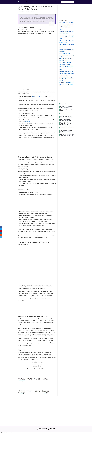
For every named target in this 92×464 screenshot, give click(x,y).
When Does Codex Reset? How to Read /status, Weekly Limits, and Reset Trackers (66, 49)
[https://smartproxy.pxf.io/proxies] (46, 447)
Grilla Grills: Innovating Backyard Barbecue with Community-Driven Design (66, 84)
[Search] (73, 2)
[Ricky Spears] (22, 2)
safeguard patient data (46, 318)
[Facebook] (1, 227)
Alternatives (46, 1)
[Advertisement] (37, 43)
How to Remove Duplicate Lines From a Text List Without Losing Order (66, 68)
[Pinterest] (1, 231)
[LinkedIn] (1, 233)
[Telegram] (1, 237)
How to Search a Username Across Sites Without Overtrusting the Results (66, 55)
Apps (33, 1)
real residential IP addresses (37, 96)
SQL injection (27, 121)
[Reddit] (1, 235)
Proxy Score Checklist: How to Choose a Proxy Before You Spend (65, 27)
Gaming (41, 1)
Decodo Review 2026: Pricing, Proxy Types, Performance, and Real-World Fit (66, 79)
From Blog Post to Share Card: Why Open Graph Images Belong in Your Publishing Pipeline (66, 73)
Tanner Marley (27, 11)
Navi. (51, 23)
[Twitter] (1, 229)
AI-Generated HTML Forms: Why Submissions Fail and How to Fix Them (66, 37)
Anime (37, 1)
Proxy (51, 1)
